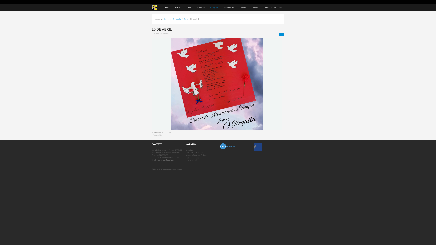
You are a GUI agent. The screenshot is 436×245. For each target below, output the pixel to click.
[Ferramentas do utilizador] (281, 34)
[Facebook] (258, 148)
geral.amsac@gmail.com (165, 160)
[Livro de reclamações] (228, 146)
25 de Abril (162, 29)
